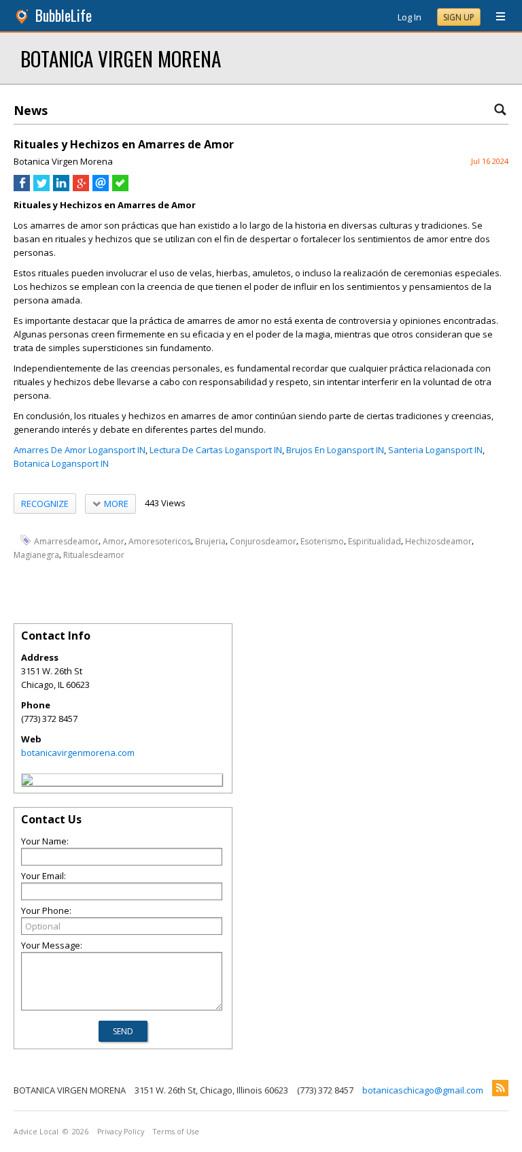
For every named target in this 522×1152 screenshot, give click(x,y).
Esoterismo (322, 540)
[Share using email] (100, 188)
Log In (409, 17)
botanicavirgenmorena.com (78, 752)
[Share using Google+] (81, 188)
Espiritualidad (374, 540)
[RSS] (500, 1088)
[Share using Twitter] (41, 188)
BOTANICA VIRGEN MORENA (120, 58)
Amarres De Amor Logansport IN (79, 450)
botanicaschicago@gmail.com (422, 1090)
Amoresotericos (159, 540)
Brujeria (210, 540)
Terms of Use (176, 1131)
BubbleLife (63, 15)
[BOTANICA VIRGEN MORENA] (27, 782)
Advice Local (36, 1131)
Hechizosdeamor (438, 540)
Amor (113, 540)
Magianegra (36, 555)
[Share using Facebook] (22, 188)
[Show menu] (495, 17)
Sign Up (458, 17)
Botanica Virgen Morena (63, 161)
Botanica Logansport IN (61, 463)
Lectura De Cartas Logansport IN (216, 450)
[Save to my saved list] (120, 188)
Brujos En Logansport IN (335, 450)
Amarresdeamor (66, 540)
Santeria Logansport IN (435, 450)
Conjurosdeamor (263, 540)
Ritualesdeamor (93, 555)
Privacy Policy (120, 1131)
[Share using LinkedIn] (61, 188)
